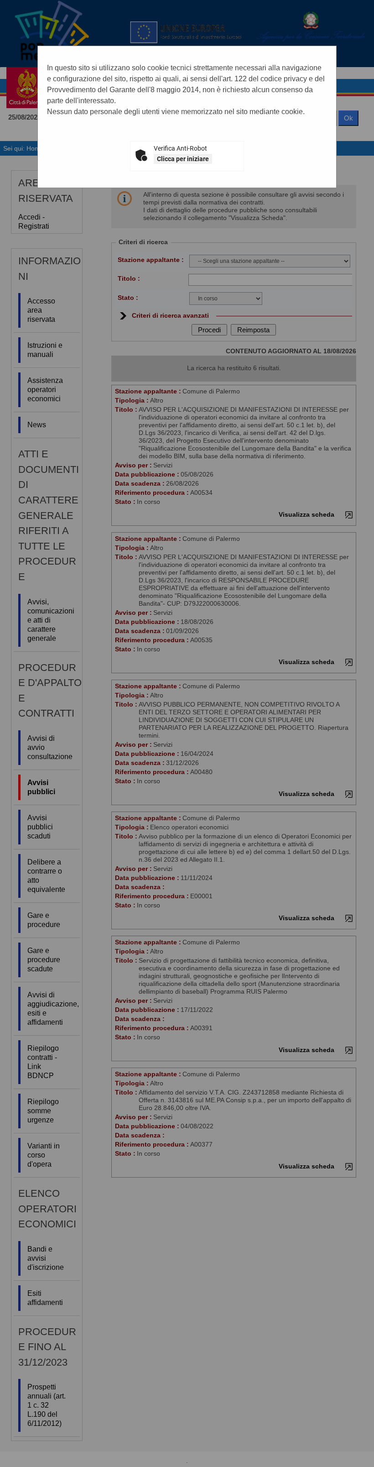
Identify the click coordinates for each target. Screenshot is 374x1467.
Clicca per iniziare (183, 158)
